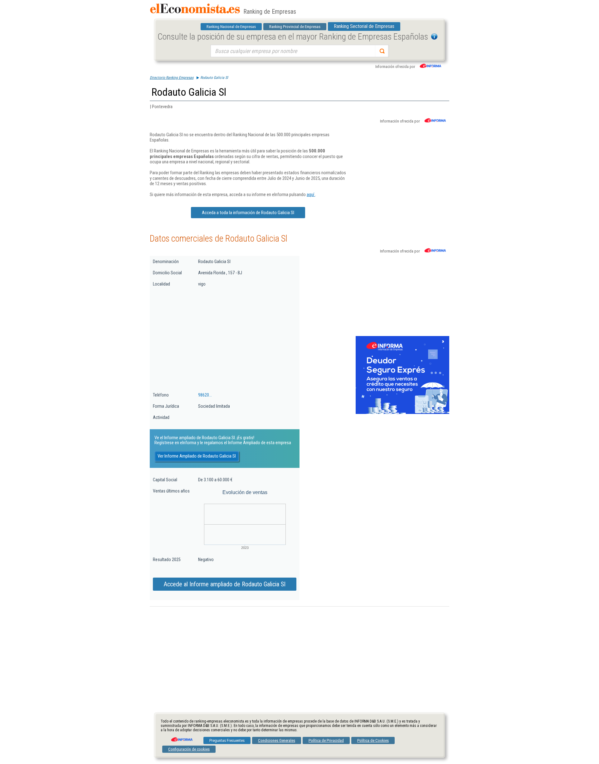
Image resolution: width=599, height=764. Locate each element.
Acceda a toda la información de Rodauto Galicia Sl (248, 212)
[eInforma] (181, 737)
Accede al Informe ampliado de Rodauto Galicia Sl (224, 584)
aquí (311, 194)
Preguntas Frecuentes (227, 740)
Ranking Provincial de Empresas (294, 26)
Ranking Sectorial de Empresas (364, 26)
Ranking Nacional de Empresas (231, 26)
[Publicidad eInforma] (402, 413)
